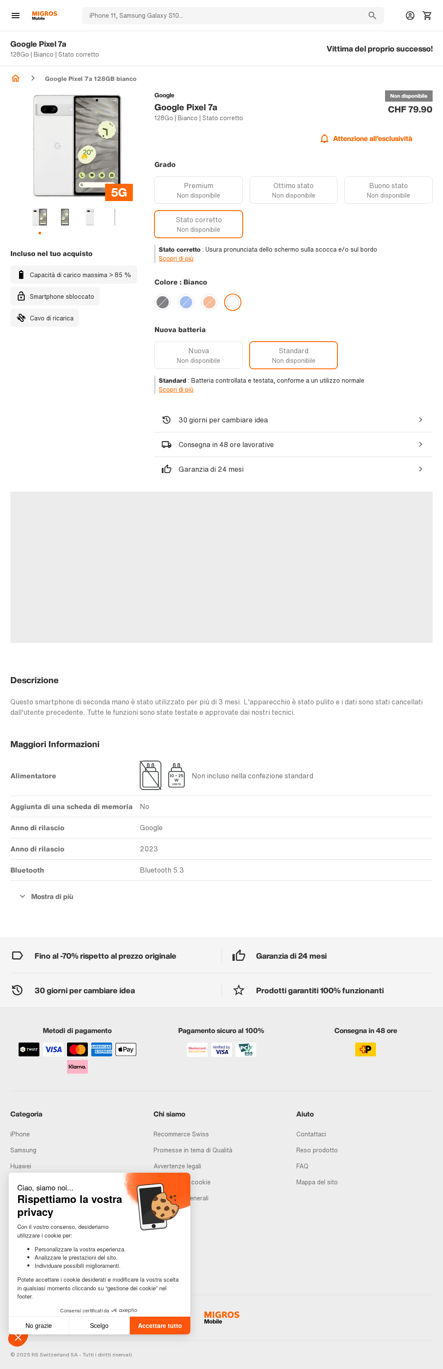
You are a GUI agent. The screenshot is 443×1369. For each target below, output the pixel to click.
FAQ (302, 1166)
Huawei (20, 1166)
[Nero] (162, 302)
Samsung (23, 1150)
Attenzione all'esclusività (372, 138)
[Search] (372, 15)
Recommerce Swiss (181, 1134)
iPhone (20, 1134)
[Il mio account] (410, 15)
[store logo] (44, 15)
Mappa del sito (317, 1182)
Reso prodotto (317, 1150)
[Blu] (186, 302)
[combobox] (221, 15)
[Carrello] (427, 15)
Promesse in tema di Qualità (193, 1150)
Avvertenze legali (177, 1166)
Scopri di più (176, 258)
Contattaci (311, 1134)
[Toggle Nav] (15, 15)
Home (15, 78)
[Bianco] (233, 302)
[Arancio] (209, 302)
